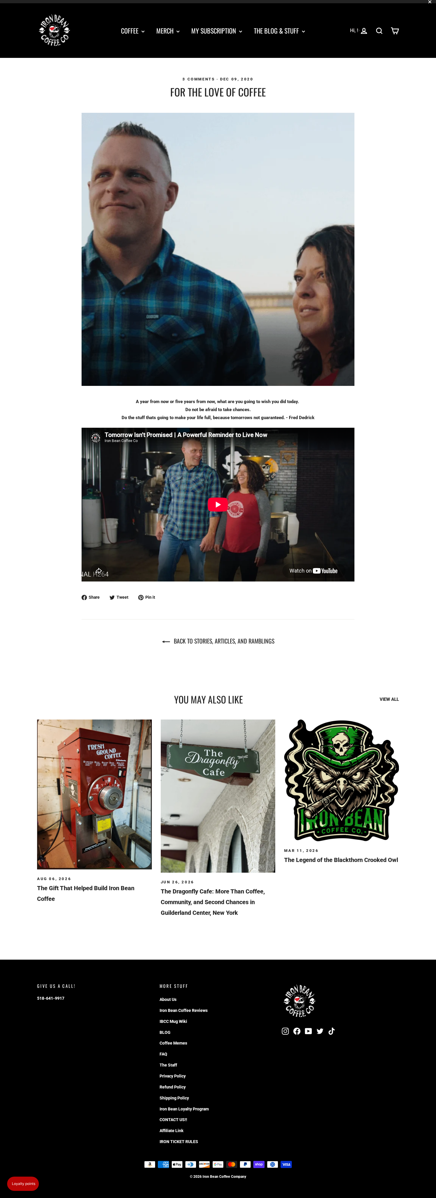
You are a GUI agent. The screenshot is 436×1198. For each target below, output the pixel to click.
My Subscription (214, 30)
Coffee (130, 30)
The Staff (168, 1065)
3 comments (199, 79)
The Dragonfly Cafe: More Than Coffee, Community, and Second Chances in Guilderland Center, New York (213, 902)
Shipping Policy (174, 1098)
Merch (165, 30)
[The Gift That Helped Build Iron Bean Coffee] (94, 794)
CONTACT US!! (173, 1119)
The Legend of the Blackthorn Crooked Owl (341, 859)
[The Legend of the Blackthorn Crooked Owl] (341, 780)
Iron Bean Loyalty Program (184, 1109)
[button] (23, 1184)
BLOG (165, 1032)
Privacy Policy (173, 1076)
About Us (168, 999)
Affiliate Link (172, 1130)
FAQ (163, 1054)
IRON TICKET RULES (179, 1141)
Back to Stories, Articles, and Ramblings (223, 640)
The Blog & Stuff (277, 30)
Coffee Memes (173, 1043)
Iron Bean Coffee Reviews (184, 1010)
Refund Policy (173, 1087)
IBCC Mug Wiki (173, 1021)
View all (389, 699)
